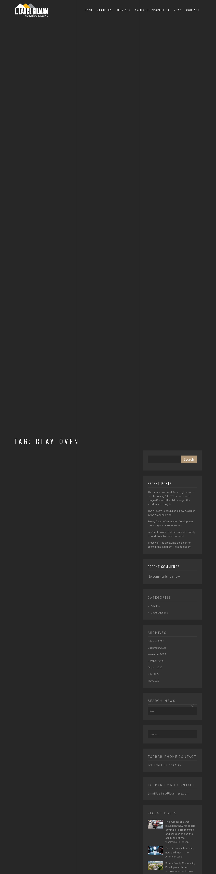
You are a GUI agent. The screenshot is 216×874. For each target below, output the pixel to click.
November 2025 (157, 654)
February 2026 (156, 641)
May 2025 (153, 680)
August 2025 (155, 667)
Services (123, 10)
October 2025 (156, 660)
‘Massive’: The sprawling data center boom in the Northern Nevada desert (169, 544)
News (178, 10)
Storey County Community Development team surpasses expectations (171, 523)
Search (189, 459)
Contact (192, 10)
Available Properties (152, 10)
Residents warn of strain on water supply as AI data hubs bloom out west (171, 534)
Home (89, 10)
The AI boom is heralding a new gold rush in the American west (171, 512)
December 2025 (157, 647)
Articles (155, 606)
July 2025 (153, 674)
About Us (104, 10)
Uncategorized (159, 612)
